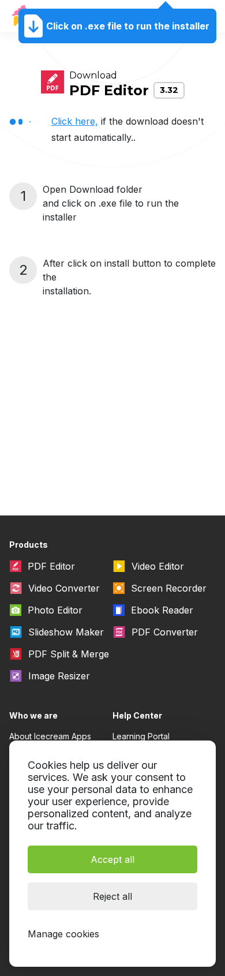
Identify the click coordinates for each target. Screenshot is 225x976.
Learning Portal (141, 736)
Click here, (74, 121)
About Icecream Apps (50, 736)
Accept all (112, 859)
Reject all (112, 896)
